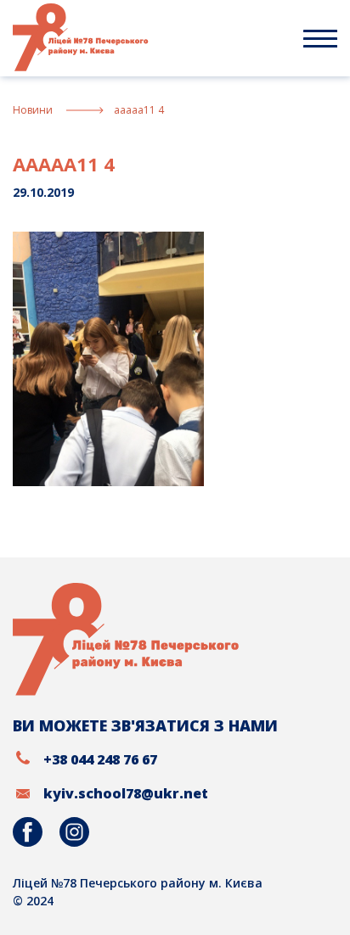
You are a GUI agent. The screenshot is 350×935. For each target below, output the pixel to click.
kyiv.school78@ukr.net (125, 793)
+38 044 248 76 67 (100, 759)
